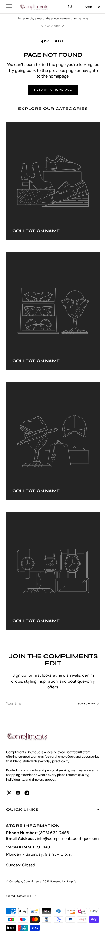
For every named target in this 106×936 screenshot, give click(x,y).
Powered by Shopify (63, 881)
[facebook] (18, 787)
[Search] (66, 6)
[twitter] (9, 787)
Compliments (33, 881)
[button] (8, 6)
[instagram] (27, 787)
